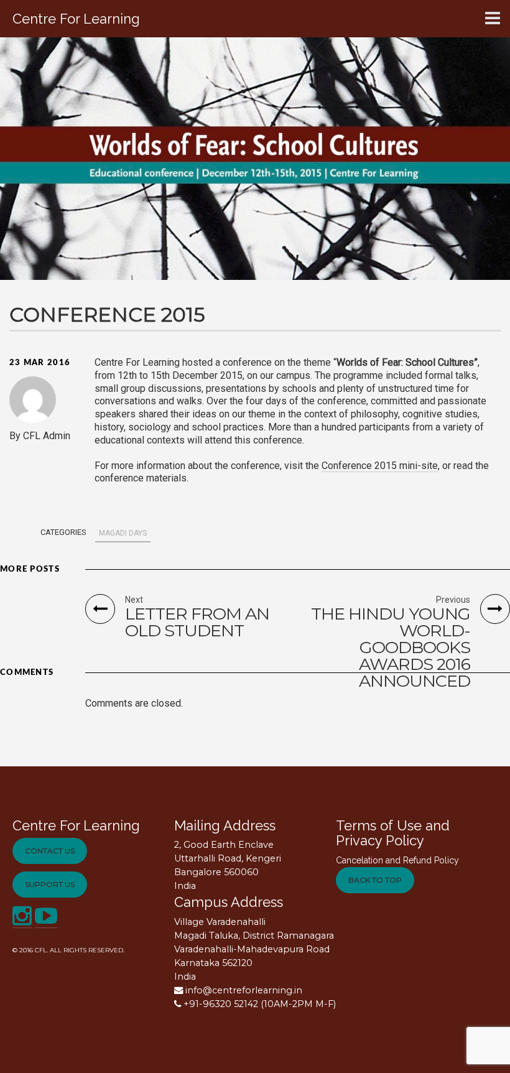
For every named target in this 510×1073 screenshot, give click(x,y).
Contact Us (50, 850)
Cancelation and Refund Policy (397, 860)
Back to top (375, 880)
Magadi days (123, 533)
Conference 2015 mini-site (380, 465)
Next (134, 599)
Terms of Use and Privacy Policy (393, 832)
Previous (453, 599)
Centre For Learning (76, 825)
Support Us (50, 884)
